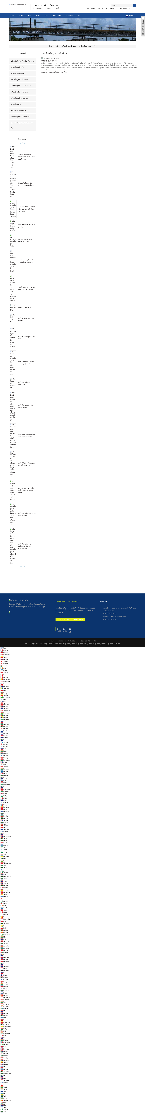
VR (79, 16)
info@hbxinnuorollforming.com (100, 8)
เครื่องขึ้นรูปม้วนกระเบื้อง (110, 644)
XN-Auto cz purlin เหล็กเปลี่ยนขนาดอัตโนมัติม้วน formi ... (26, 490)
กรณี (46, 16)
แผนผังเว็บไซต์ (90, 641)
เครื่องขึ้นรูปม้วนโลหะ (79, 644)
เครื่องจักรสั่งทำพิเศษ (69, 46)
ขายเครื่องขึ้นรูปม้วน (62, 644)
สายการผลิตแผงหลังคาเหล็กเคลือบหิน (22, 125)
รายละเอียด (63, 72)
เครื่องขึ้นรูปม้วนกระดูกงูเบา (20, 98)
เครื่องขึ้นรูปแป (16, 104)
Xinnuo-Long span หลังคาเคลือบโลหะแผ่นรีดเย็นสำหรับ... (26, 157)
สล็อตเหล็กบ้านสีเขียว (25, 308)
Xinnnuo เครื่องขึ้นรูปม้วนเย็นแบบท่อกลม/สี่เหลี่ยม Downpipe (27, 209)
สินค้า (21, 16)
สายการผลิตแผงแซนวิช (18, 110)
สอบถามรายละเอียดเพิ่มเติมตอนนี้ (71, 619)
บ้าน (12, 16)
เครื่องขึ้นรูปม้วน (94, 644)
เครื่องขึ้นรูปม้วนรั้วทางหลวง (20, 92)
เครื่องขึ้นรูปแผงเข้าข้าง (87, 46)
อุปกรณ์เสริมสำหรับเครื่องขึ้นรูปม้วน (22, 61)
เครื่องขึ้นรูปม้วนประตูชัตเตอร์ (20, 117)
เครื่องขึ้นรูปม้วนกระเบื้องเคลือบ (21, 86)
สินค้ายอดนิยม (78, 641)
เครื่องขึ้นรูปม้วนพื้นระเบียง (19, 79)
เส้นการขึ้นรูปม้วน (31, 644)
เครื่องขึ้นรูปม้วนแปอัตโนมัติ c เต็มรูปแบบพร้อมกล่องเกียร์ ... (25, 546)
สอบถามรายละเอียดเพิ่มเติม (50, 72)
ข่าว (29, 16)
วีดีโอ (38, 16)
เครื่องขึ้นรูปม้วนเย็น (17, 67)
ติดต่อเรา (69, 16)
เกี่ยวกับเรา (57, 16)
